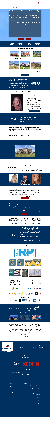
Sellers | (24, 3)
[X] (38, 347)
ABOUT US (17, 363)
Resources (33, 3)
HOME (14, 362)
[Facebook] (34, 347)
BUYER (16, 362)
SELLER (15, 363)
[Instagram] (36, 347)
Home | (19, 3)
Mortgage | (27, 3)
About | (30, 3)
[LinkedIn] (40, 347)
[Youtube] (42, 347)
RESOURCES (15, 365)
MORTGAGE (15, 364)
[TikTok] (44, 347)
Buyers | (22, 3)
